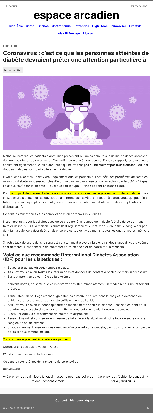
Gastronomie (61, 26)
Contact (61, 400)
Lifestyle (135, 26)
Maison (88, 33)
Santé (30, 26)
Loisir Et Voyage (68, 33)
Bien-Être (16, 26)
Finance (43, 26)
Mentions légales (82, 400)
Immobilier (118, 26)
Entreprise (81, 26)
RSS (148, 407)
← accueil (11, 5)
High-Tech (100, 26)
